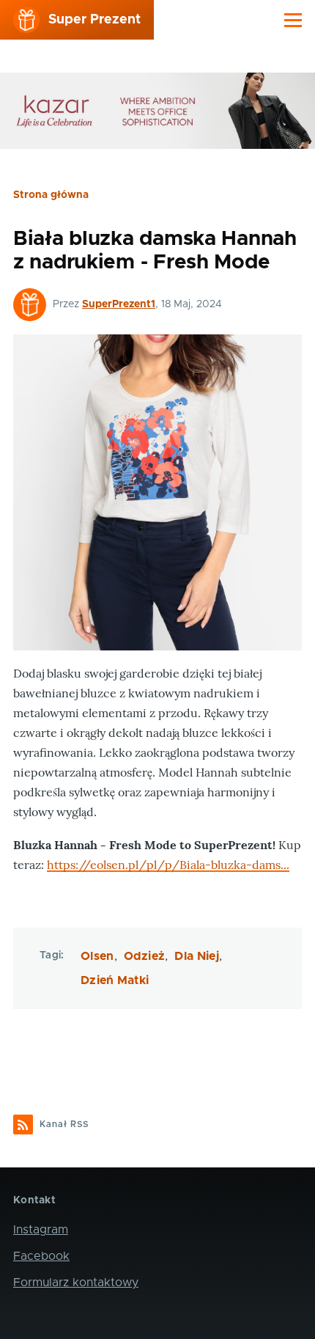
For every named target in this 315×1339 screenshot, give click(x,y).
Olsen (97, 956)
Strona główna (51, 195)
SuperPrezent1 (118, 304)
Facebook (41, 1256)
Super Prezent (94, 19)
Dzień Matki (115, 980)
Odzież (145, 956)
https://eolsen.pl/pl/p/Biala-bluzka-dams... (168, 864)
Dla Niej (196, 956)
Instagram (40, 1230)
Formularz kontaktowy (75, 1282)
